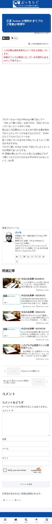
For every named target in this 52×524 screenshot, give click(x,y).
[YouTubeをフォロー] (28, 256)
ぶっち (18, 232)
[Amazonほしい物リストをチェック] (32, 256)
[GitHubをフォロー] (36, 256)
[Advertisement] (26, 91)
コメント (7, 410)
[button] (46, 395)
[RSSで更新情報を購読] (17, 261)
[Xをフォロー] (20, 256)
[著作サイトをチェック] (17, 256)
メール (5, 448)
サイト (5, 458)
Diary (7, 38)
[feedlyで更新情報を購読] (43, 256)
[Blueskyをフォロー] (24, 256)
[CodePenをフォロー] (39, 256)
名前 (4, 439)
